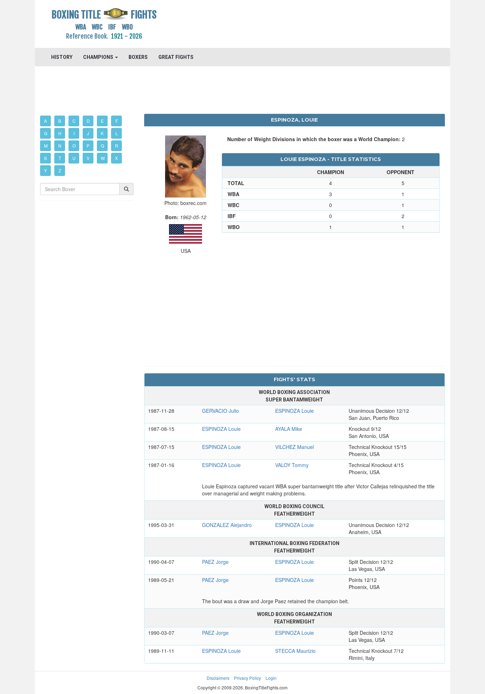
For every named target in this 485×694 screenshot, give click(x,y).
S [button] (45, 158)
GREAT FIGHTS (176, 57)
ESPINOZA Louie (294, 410)
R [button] (116, 146)
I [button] (74, 133)
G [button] (45, 133)
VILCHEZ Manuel (294, 446)
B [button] (59, 121)
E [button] (102, 121)
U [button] (74, 158)
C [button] (74, 121)
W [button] (103, 158)
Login (271, 678)
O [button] (74, 146)
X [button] (116, 158)
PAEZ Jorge (215, 561)
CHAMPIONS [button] (98, 57)
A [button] (45, 121)
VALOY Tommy (292, 464)
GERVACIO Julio (220, 410)
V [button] (88, 158)
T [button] (60, 158)
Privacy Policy (247, 678)
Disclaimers (218, 678)
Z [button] (60, 170)
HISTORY (61, 57)
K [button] (102, 133)
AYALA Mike (288, 428)
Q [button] (102, 146)
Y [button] (45, 170)
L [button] (116, 133)
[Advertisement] (294, 23)
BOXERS (138, 57)
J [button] (88, 133)
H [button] (59, 133)
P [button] (88, 146)
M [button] (46, 146)
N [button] (59, 146)
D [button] (88, 121)
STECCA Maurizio (295, 650)
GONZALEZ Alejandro (227, 524)
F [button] (116, 121)
